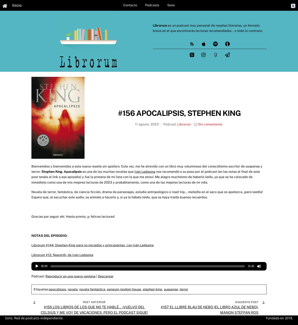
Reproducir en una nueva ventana (70, 276)
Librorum (184, 124)
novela (73, 289)
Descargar (106, 276)
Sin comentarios (210, 124)
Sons (171, 5)
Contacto (130, 5)
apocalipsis (57, 289)
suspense (171, 289)
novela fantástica (92, 289)
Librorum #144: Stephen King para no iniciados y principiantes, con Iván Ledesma (92, 245)
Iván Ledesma (144, 172)
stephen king (152, 289)
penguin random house (124, 289)
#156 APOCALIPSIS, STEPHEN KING (179, 113)
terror (184, 289)
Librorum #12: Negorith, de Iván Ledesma (62, 255)
